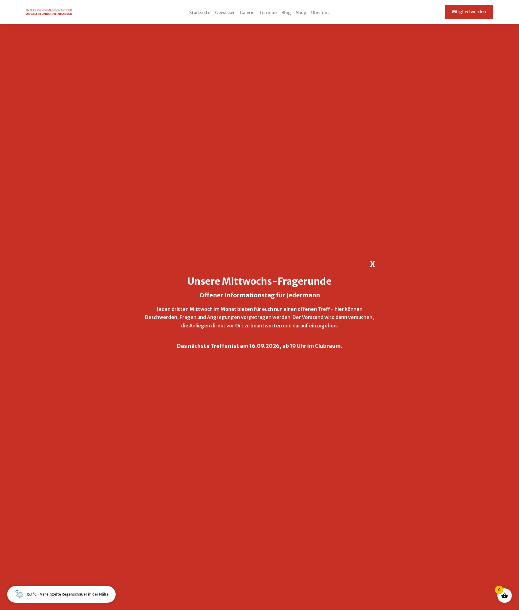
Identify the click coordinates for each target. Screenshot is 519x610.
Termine (268, 13)
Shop (301, 13)
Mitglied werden (469, 11)
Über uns (320, 13)
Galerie (247, 13)
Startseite (199, 13)
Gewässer (225, 13)
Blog (286, 13)
